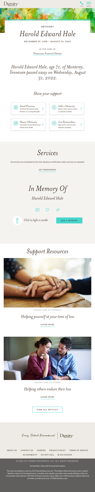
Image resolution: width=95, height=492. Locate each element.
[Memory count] (37, 209)
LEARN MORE (48, 324)
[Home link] (11, 4)
